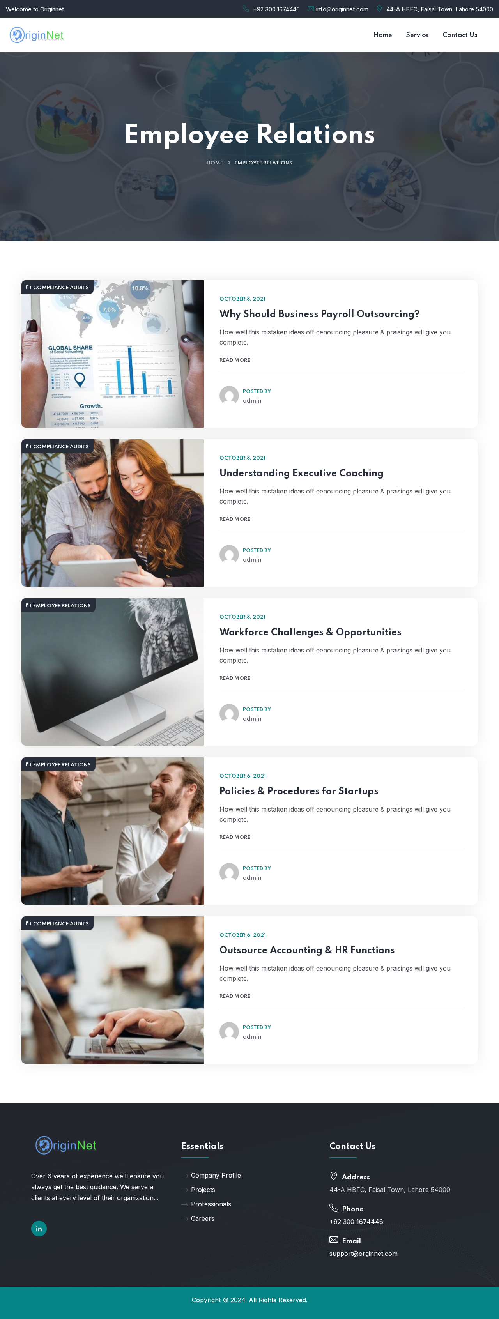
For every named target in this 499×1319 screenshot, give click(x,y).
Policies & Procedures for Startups (299, 792)
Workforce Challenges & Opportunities (310, 633)
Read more (234, 360)
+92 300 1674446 (276, 9)
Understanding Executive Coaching (301, 474)
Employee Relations (62, 605)
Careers (202, 1218)
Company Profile (216, 1175)
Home (215, 163)
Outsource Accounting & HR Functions (307, 951)
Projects (203, 1189)
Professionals (211, 1204)
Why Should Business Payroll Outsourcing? (319, 315)
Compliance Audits (61, 287)
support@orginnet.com (363, 1253)
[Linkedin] (39, 1228)
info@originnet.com (342, 9)
